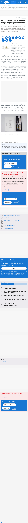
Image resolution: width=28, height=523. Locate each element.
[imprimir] (6, 40)
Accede (15, 166)
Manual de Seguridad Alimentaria (12, 215)
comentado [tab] (20, 284)
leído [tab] (7, 284)
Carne (2, 18)
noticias (5, 363)
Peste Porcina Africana (9, 223)
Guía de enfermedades (9, 225)
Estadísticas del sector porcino (11, 220)
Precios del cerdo (8, 228)
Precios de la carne (8, 218)
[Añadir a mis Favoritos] (3, 40)
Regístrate (8, 166)
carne (4, 361)
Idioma (23, 17)
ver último (5, 190)
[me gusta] (10, 40)
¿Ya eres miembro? (14, 271)
